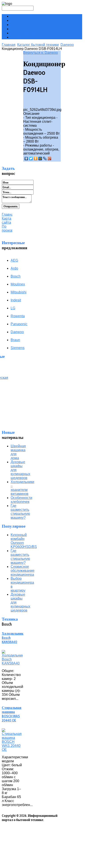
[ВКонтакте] (26, 158)
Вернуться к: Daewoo (40, 53)
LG (13, 308)
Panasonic (19, 324)
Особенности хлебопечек (21, 500)
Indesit (16, 300)
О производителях (25, 37)
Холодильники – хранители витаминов (22, 488)
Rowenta (18, 316)
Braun (15, 340)
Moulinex (18, 284)
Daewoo (67, 45)
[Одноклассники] (35, 158)
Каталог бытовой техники (38, 45)
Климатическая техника (30, 16)
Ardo (14, 268)
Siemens (18, 348)
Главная (8, 45)
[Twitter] (31, 158)
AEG (14, 260)
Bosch (16, 276)
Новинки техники (25, 25)
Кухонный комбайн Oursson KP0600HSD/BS (24, 541)
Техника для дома (25, 29)
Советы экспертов (25, 33)
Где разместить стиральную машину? (20, 511)
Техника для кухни (25, 20)
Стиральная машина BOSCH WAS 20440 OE (11, 714)
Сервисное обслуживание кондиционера (22, 570)
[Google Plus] (49, 158)
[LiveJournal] (45, 158)
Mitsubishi (19, 292)
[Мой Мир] (40, 158)
